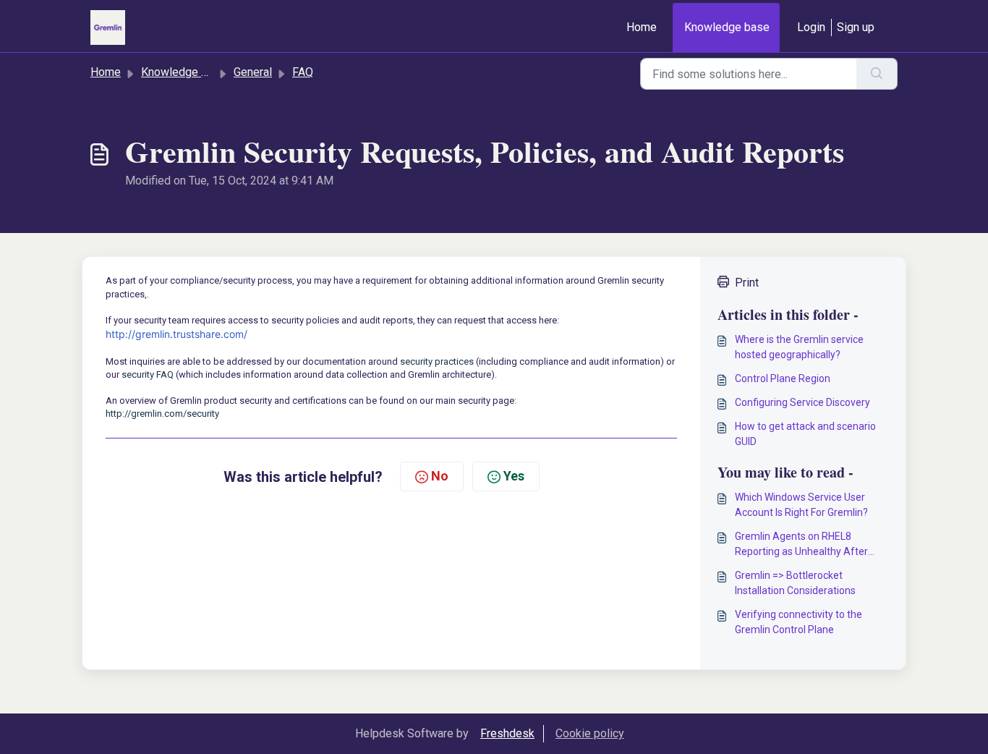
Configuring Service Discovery (802, 402)
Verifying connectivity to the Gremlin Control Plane (798, 622)
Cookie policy (589, 733)
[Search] (877, 74)
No (439, 475)
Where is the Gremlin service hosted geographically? (799, 347)
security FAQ (148, 374)
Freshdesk (507, 733)
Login (811, 27)
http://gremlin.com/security (162, 413)
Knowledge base (727, 27)
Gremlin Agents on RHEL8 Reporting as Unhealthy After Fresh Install (801, 544)
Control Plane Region (782, 378)
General (253, 72)
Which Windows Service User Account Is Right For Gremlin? (801, 504)
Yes (513, 475)
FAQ (302, 72)
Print (747, 282)
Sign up (855, 27)
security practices (437, 361)
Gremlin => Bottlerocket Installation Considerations (795, 582)
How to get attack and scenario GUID (805, 433)
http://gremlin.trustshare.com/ (176, 334)
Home (641, 27)
